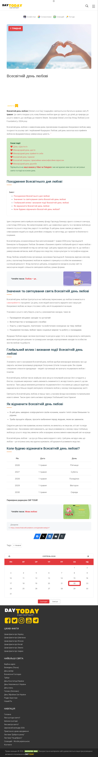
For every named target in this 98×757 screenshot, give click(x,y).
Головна (7, 714)
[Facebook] (37, 536)
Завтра (55, 601)
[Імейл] (56, 536)
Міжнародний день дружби (25, 164)
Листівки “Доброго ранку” (14, 735)
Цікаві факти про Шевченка (15, 638)
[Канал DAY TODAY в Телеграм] (35, 620)
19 (36, 583)
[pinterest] (50, 1)
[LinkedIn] (49, 536)
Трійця (6, 678)
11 (23, 578)
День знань (8, 688)
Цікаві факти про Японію (14, 641)
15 (74, 578)
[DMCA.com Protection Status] (31, 751)
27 (49, 589)
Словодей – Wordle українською (17, 741)
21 (62, 583)
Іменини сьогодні (11, 721)
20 (49, 583)
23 (87, 583)
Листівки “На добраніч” (13, 738)
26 (36, 589)
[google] (48, 1)
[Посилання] (62, 536)
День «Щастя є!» (20, 147)
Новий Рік (8, 701)
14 (62, 578)
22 (74, 583)
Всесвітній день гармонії (23, 157)
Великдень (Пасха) (11, 667)
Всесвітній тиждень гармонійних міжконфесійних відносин (38, 160)
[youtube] (52, 1)
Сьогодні (43, 601)
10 (11, 578)
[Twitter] (43, 536)
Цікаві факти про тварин (13, 651)
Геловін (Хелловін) (11, 691)
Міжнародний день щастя (24, 150)
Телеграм (15, 91)
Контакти (8, 745)
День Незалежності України (15, 684)
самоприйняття (13, 303)
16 (87, 578)
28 (62, 589)
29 (74, 589)
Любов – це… (31, 279)
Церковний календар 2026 (14, 728)
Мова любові (31, 511)
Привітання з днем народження (16, 731)
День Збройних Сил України (15, 695)
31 (11, 594)
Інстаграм (32, 91)
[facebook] (46, 1)
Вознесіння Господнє (12, 674)
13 (49, 578)
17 (11, 583)
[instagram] (54, 1)
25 (23, 589)
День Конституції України (14, 681)
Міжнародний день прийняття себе (28, 153)
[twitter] (44, 1)
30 (87, 589)
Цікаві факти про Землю (13, 648)
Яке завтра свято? (11, 724)
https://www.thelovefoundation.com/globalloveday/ (29, 528)
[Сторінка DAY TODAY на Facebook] (7, 620)
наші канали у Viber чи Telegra (37, 167)
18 (23, 583)
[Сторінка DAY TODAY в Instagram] (21, 620)
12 (36, 578)
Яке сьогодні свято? (12, 718)
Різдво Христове (10, 698)
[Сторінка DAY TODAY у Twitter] (14, 620)
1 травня (17, 545)
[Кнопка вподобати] (16, 105)
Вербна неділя (9, 664)
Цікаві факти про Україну (14, 634)
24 (11, 589)
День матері (8, 671)
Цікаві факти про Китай (13, 644)
